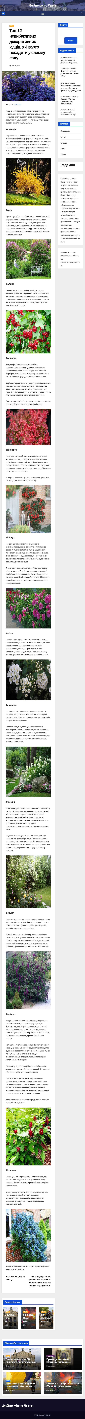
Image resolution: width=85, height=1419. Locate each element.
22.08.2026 (51, 1390)
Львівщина (65, 131)
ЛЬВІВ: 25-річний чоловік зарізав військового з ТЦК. (68, 112)
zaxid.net (17, 105)
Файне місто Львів (42, 5)
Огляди (64, 143)
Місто (63, 137)
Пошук (63, 25)
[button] (82, 13)
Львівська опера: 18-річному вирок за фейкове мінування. (69, 60)
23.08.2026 (11, 1366)
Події (11, 25)
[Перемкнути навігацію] (43, 13)
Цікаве (63, 155)
